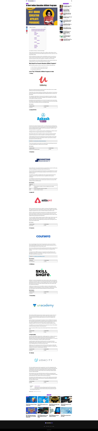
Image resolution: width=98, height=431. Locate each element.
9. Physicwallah (36, 46)
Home (44, 426)
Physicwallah (33, 334)
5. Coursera (35, 38)
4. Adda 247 (35, 37)
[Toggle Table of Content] (44, 27)
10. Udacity (35, 47)
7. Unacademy (32, 295)
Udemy (31, 73)
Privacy (53, 426)
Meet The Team (47, 426)
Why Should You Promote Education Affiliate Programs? (38, 29)
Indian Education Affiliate (37, 391)
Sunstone (32, 151)
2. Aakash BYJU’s (36, 33)
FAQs (50, 426)
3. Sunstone (35, 34)
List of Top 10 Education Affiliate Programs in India (37, 30)
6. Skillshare (31, 264)
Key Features (38, 43)
